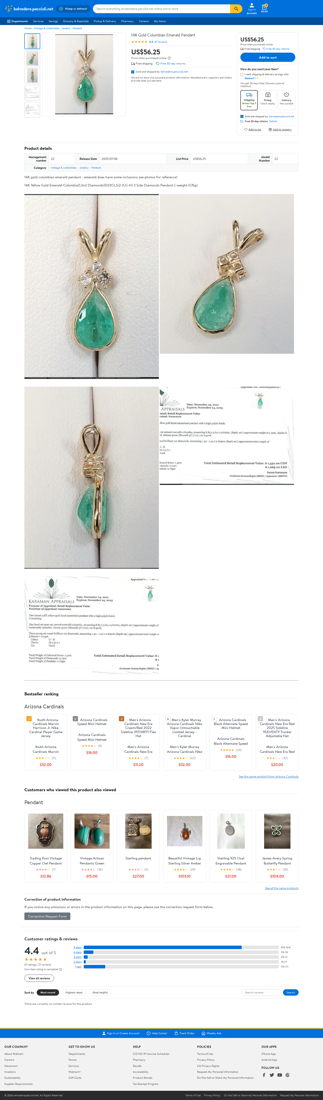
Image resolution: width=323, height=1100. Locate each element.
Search (291, 992)
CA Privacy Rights (208, 1066)
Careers (144, 21)
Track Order (187, 1033)
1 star (78, 966)
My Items (160, 21)
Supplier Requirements (18, 1084)
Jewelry (66, 28)
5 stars (78, 947)
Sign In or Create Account (123, 1033)
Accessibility (141, 1072)
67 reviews (160, 41)
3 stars (78, 957)
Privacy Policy (206, 1060)
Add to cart (268, 57)
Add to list (255, 129)
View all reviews (39, 978)
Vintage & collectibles (46, 28)
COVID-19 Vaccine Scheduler (151, 1054)
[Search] (236, 8)
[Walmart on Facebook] (263, 1075)
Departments (19, 21)
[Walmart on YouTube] (279, 1075)
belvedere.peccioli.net (174, 71)
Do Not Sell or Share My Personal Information (225, 1078)
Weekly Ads (214, 1033)
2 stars (78, 961)
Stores (72, 1060)
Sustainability (12, 1078)
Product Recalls (142, 1078)
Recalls (137, 1066)
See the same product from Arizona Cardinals (269, 776)
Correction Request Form (47, 916)
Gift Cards (75, 1078)
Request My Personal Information (217, 1072)
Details (273, 121)
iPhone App (268, 1054)
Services (38, 21)
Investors (10, 1072)
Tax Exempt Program (145, 1084)
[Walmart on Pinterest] (287, 1075)
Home (27, 28)
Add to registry (282, 129)
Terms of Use (205, 1054)
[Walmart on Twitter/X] (271, 1075)
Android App (269, 1060)
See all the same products (282, 888)
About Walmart (13, 1054)
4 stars (77, 952)
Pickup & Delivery (105, 21)
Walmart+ (75, 1072)
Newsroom (11, 1066)
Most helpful (100, 992)
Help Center (159, 1033)
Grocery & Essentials (76, 21)
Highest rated (73, 992)
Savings (53, 21)
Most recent (47, 992)
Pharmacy (127, 21)
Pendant (77, 28)
